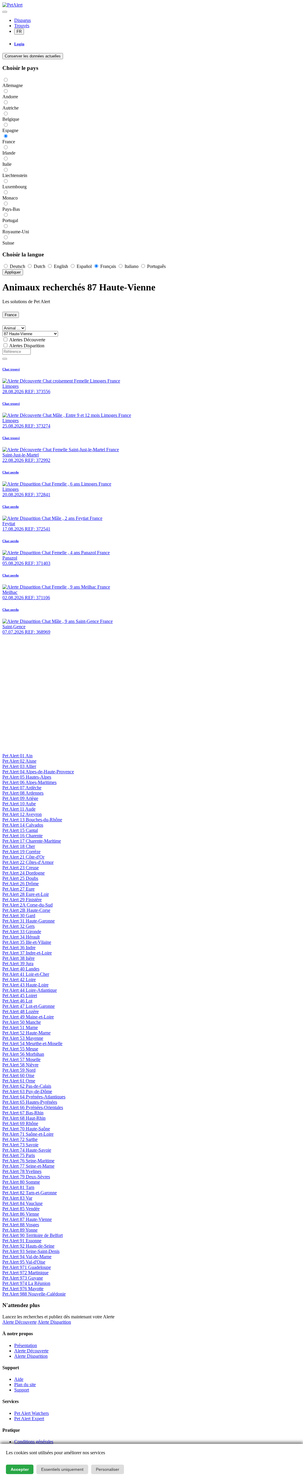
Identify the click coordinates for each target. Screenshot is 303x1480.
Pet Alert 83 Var (17, 1198)
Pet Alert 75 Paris (18, 1155)
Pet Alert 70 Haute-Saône (26, 1128)
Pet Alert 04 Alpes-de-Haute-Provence (38, 771)
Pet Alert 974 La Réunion (26, 1283)
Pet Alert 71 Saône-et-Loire (28, 1134)
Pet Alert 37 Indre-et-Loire (27, 952)
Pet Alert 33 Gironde (21, 931)
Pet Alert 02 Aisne (19, 761)
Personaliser (107, 1469)
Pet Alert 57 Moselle (21, 1059)
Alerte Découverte (19, 1322)
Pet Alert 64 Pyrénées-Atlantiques (33, 1096)
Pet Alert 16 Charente (22, 835)
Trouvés (21, 25)
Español (84, 266)
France (11, 315)
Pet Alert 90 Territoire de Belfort (32, 1235)
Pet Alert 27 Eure (18, 888)
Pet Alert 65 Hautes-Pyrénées (29, 1102)
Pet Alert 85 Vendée (21, 1208)
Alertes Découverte (27, 339)
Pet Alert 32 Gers (18, 926)
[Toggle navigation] (4, 12)
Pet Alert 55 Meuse (20, 1048)
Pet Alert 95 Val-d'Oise (23, 1261)
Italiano (131, 266)
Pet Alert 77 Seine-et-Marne (28, 1166)
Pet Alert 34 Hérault (21, 936)
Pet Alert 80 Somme (21, 1182)
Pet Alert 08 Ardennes (22, 793)
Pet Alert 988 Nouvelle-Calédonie (34, 1293)
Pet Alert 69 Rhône (20, 1123)
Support (21, 1389)
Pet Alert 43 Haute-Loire (25, 984)
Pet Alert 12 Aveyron (22, 814)
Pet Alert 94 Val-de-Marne (26, 1256)
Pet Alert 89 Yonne (20, 1229)
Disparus (22, 20)
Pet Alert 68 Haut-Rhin (24, 1118)
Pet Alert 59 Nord (19, 1070)
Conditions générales (33, 1441)
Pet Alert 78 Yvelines (21, 1171)
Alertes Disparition (26, 345)
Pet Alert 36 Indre (19, 947)
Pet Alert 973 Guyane (22, 1277)
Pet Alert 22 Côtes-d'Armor (28, 862)
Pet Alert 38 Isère (18, 958)
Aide (18, 1379)
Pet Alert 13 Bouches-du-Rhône (32, 819)
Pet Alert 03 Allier (19, 766)
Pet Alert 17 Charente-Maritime (31, 840)
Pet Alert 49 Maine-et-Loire (28, 1016)
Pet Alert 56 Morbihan (23, 1054)
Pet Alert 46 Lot (17, 1000)
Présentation (25, 1345)
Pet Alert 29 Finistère (22, 899)
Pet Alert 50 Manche (21, 1022)
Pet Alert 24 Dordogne (23, 872)
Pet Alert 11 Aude (19, 808)
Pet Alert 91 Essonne (21, 1240)
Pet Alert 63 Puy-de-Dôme (27, 1091)
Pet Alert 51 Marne (20, 1027)
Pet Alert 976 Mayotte (22, 1288)
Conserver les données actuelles (33, 56)
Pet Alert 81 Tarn (18, 1187)
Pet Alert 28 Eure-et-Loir (25, 894)
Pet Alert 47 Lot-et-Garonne (28, 1006)
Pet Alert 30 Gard (18, 915)
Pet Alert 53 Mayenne (22, 1038)
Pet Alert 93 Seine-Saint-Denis (30, 1251)
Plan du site (25, 1384)
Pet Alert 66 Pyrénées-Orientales (32, 1107)
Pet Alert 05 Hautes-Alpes (26, 777)
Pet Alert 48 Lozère (20, 1011)
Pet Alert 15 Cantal (20, 830)
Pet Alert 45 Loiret (19, 995)
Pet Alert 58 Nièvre (20, 1064)
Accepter (20, 1469)
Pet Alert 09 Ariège (20, 798)
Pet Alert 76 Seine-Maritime (28, 1160)
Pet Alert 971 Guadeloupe (26, 1267)
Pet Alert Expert (29, 1418)
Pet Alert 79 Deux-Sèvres (26, 1176)
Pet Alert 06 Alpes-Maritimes (29, 782)
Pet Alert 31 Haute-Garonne (28, 920)
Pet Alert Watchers (31, 1413)
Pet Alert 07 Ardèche (21, 787)
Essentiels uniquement (62, 1469)
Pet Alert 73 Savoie (20, 1144)
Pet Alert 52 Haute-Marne (26, 1032)
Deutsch (17, 266)
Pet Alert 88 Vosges (20, 1224)
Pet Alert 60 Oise (18, 1075)
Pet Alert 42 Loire (19, 979)
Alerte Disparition (54, 1322)
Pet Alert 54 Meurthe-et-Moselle (32, 1043)
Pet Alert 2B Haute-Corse (26, 910)
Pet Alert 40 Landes (20, 968)
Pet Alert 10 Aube (19, 803)
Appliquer (13, 272)
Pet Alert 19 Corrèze (21, 851)
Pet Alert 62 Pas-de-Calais (26, 1086)
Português (156, 266)
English (61, 266)
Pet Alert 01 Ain (17, 755)
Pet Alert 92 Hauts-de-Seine (28, 1245)
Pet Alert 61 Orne (18, 1080)
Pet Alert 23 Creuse (20, 867)
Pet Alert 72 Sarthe (20, 1139)
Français (108, 266)
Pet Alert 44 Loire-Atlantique (29, 990)
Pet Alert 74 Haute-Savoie (26, 1150)
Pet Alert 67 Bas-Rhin (22, 1112)
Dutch (39, 266)
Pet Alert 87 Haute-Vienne (27, 1219)
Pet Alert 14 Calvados (22, 824)
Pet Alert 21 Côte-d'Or (23, 856)
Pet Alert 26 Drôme (20, 883)
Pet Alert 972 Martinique (25, 1272)
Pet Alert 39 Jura (17, 963)
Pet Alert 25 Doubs (20, 878)
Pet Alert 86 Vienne (20, 1214)
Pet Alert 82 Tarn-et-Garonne (29, 1192)
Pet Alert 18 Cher (18, 846)
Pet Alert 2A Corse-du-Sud (27, 904)
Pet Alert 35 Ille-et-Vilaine (26, 942)
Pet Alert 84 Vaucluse (22, 1203)
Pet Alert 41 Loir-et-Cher (25, 974)
